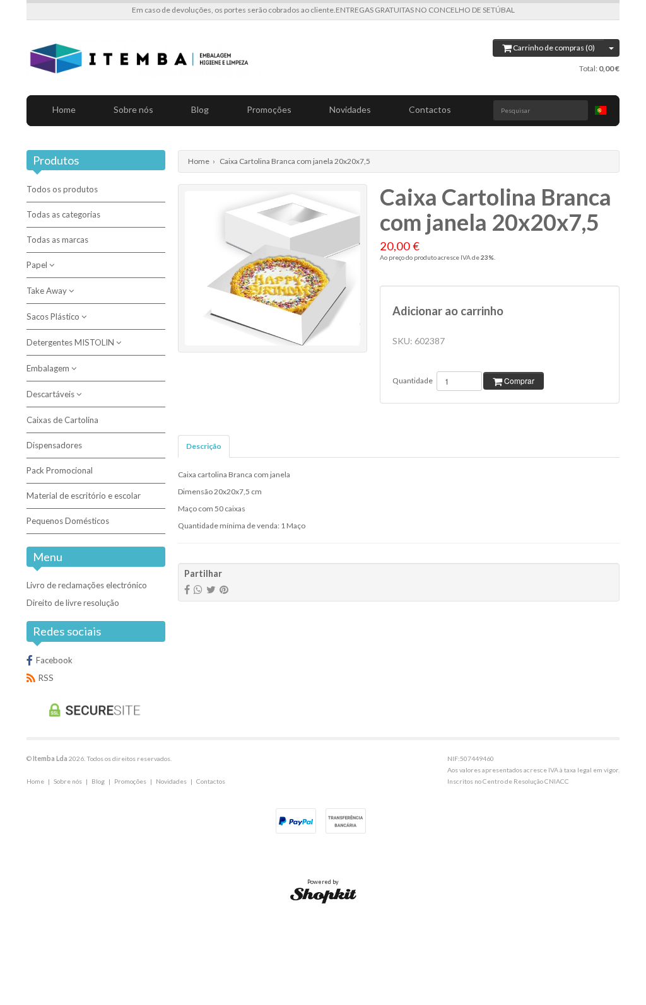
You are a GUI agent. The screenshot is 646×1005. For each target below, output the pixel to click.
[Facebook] (187, 589)
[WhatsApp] (198, 589)
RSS (46, 678)
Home (64, 109)
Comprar (518, 380)
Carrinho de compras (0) (553, 47)
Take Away (47, 291)
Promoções (269, 109)
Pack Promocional (59, 470)
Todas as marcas (57, 240)
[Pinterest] (224, 589)
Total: (599, 68)
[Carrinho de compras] (612, 48)
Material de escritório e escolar (83, 496)
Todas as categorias (63, 214)
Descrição (203, 446)
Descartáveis (51, 394)
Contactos (430, 109)
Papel (37, 265)
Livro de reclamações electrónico (86, 585)
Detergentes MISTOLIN (71, 342)
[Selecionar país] (600, 110)
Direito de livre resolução (72, 603)
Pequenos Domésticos (67, 521)
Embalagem (48, 368)
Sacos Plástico (53, 316)
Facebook (54, 660)
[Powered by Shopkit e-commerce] (323, 894)
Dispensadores (54, 445)
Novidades (350, 109)
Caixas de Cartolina (62, 420)
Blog (200, 109)
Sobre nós (133, 109)
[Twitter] (211, 589)
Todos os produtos (62, 189)
